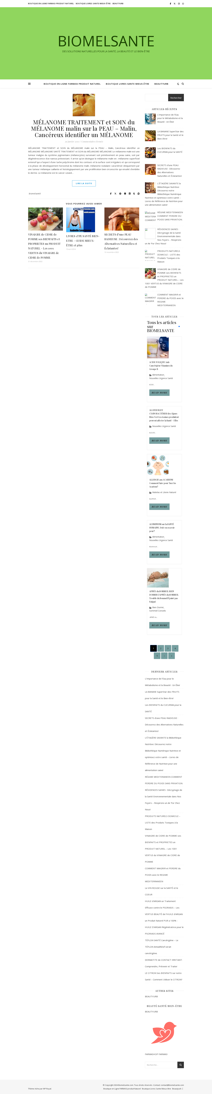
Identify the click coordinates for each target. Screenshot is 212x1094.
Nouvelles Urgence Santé (161, 378)
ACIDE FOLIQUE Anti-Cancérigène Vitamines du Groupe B (160, 365)
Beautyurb (118, 3)
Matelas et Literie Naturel (164, 492)
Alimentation (158, 375)
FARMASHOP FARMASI (156, 1054)
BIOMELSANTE (106, 40)
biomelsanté (35, 193)
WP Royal (47, 1088)
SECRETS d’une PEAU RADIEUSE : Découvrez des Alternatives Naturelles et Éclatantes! (164, 724)
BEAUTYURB (151, 996)
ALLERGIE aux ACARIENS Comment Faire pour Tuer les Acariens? (162, 483)
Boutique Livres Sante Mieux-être (93, 3)
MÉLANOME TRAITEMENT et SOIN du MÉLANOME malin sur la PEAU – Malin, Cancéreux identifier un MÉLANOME (84, 128)
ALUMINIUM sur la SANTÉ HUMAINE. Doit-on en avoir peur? (162, 527)
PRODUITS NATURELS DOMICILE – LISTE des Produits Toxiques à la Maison (162, 822)
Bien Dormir (158, 607)
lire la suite (84, 183)
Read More (159, 392)
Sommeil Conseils (157, 610)
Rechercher (176, 97)
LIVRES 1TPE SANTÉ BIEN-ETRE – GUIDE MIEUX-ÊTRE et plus (83, 240)
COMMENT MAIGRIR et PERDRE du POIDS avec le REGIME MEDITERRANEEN (163, 875)
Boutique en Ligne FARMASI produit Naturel (51, 3)
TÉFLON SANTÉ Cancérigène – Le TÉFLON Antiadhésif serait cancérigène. (161, 947)
